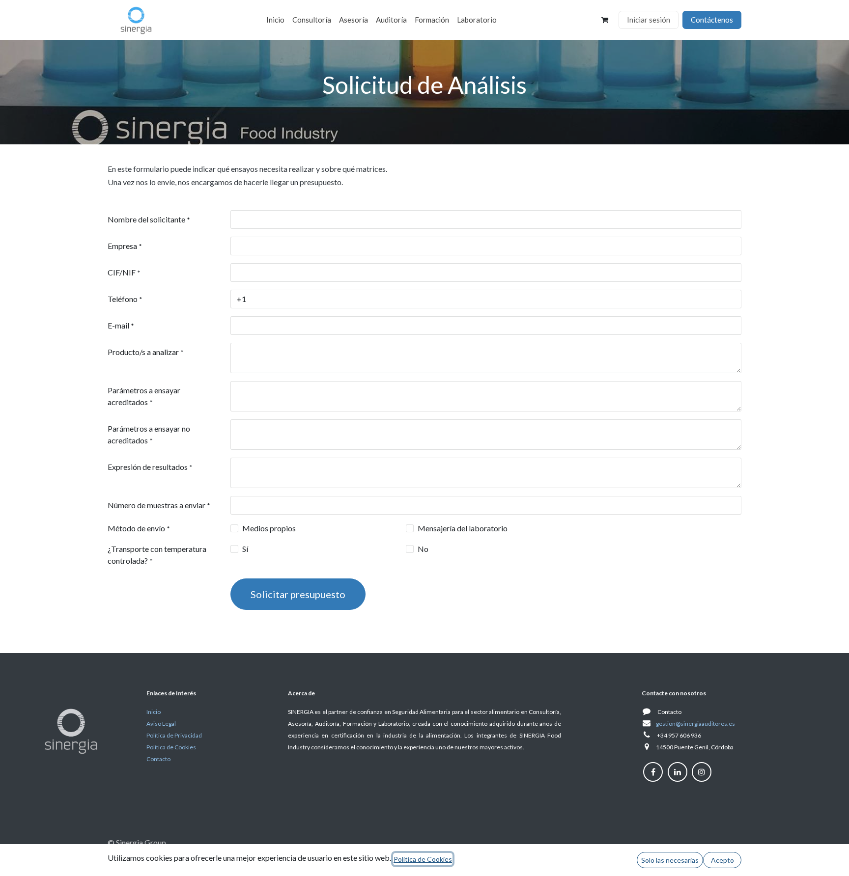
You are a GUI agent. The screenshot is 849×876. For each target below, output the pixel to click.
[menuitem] (275, 19)
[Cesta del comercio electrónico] (605, 20)
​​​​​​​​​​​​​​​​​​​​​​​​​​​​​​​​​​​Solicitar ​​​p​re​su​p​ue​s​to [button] (298, 594)
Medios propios (269, 528)
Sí (245, 548)
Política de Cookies (423, 859)
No (423, 548)
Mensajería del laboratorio (463, 528)
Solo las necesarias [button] (670, 860)
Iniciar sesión (648, 19)
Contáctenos (712, 19)
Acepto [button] (722, 860)
